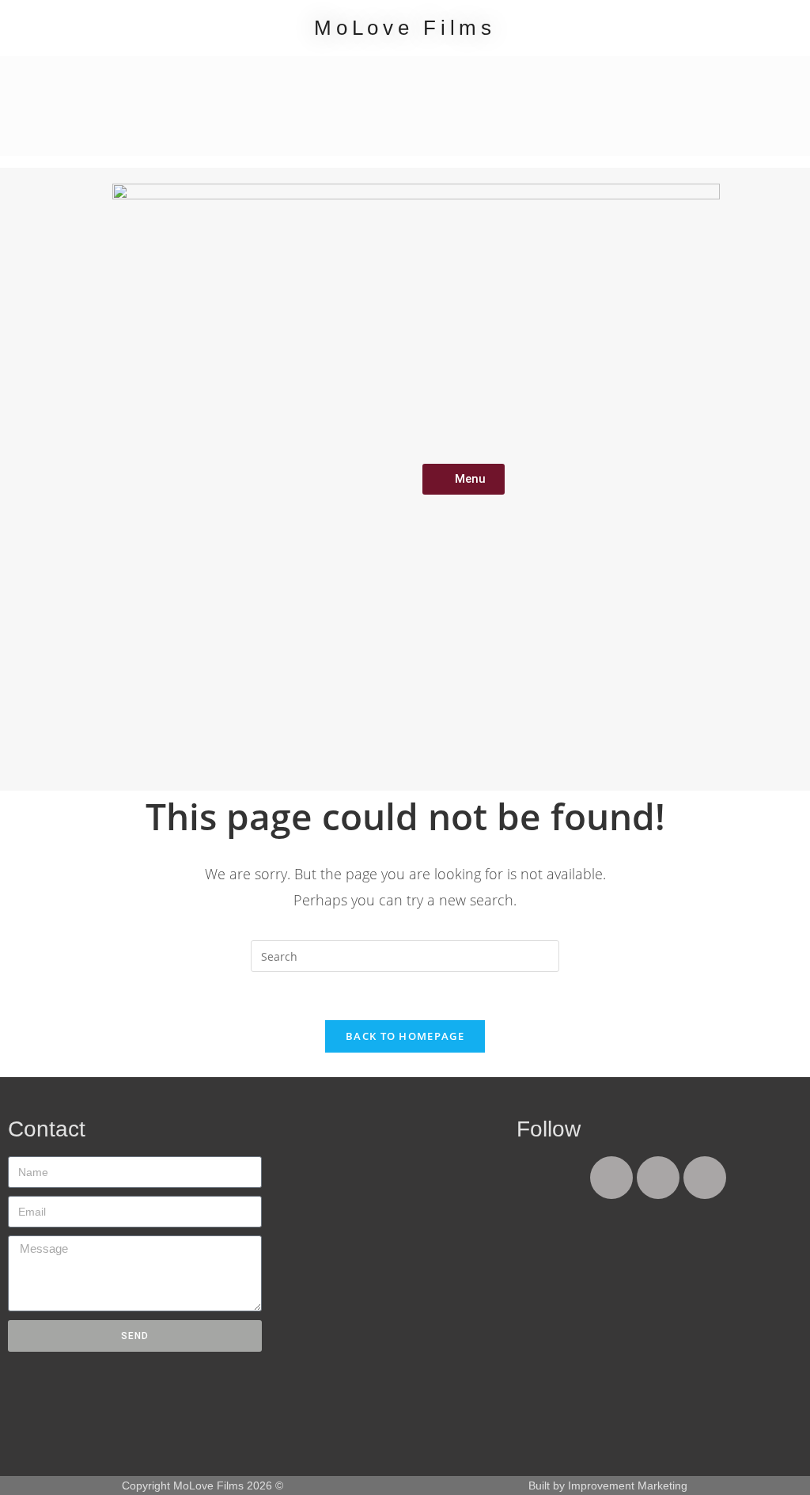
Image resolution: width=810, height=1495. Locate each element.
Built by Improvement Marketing (607, 1485)
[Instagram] (704, 1177)
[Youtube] (658, 1177)
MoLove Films (404, 28)
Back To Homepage (405, 1036)
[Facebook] (611, 1177)
